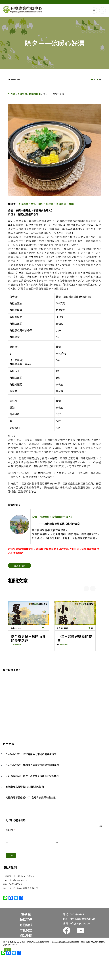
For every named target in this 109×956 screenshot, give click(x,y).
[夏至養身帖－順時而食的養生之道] (28, 613)
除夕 (40, 203)
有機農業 (23, 203)
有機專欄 (22, 93)
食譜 (71, 203)
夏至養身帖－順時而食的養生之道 (28, 638)
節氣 (33, 203)
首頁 (12, 93)
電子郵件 (10, 829)
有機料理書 (35, 93)
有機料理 (61, 203)
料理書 (50, 203)
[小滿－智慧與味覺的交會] (75, 613)
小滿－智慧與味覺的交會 (74, 638)
